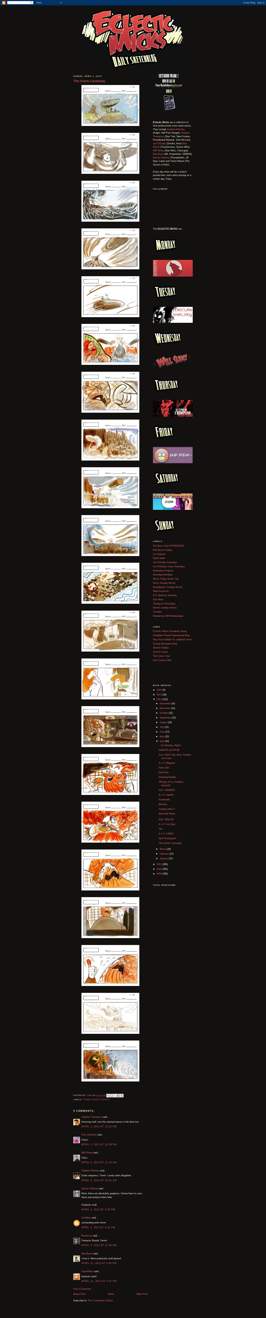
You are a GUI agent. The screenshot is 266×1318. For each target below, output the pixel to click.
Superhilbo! (87, 1271)
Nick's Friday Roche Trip (166, 578)
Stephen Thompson (91, 1117)
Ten (160, 829)
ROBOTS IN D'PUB (169, 750)
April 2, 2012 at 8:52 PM (98, 1227)
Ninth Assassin (161, 591)
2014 (159, 690)
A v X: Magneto (167, 763)
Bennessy (86, 1235)
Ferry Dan (164, 767)
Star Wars (158, 599)
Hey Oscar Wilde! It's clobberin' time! (172, 639)
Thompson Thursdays (164, 603)
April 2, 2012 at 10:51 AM (99, 1180)
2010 (159, 869)
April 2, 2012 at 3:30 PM (98, 1209)
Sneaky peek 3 (166, 809)
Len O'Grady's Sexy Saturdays (169, 566)
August (164, 722)
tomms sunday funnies (96, 1100)
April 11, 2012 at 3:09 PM (99, 1263)
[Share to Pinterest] (122, 1095)
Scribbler (86, 1217)
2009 (159, 873)
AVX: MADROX (167, 790)
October (164, 713)
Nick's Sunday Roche (164, 583)
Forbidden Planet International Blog (171, 635)
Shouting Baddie (167, 777)
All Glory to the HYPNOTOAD (168, 545)
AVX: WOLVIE (166, 819)
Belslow (163, 804)
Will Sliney (86, 1152)
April (162, 741)
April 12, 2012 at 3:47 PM (99, 1281)
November (165, 708)
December (165, 703)
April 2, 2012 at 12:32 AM (99, 1162)
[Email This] (108, 1095)
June (162, 731)
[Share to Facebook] (118, 1095)
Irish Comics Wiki (162, 660)
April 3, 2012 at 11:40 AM (99, 1245)
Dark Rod (163, 772)
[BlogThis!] (111, 1095)
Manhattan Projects (163, 570)
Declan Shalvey (89, 1188)
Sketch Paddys (161, 647)
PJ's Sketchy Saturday (165, 595)
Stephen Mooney (90, 1170)
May (162, 736)
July (162, 727)
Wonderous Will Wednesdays (168, 616)
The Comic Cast (161, 656)
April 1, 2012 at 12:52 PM (99, 1126)
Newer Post (79, 1294)
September (166, 717)
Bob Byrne (86, 1253)
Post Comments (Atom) (100, 1300)
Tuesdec (157, 611)
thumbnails (164, 799)
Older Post (141, 1294)
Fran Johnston (88, 1134)
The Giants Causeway (170, 843)
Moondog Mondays (163, 574)
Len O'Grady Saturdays (165, 562)
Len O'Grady (159, 143)
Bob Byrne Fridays (162, 550)
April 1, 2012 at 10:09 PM (99, 1144)
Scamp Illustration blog (165, 643)
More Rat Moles (167, 813)
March (163, 849)
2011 (159, 864)
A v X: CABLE (166, 833)
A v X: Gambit (166, 794)
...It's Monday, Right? (170, 745)
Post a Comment (82, 1289)
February (165, 853)
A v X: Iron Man (167, 824)
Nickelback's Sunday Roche (167, 587)
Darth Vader (159, 558)
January (164, 858)
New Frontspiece (167, 838)
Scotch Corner (160, 651)
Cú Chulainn (159, 554)
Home (111, 1294)
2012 (159, 699)
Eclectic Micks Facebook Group (170, 631)
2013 (159, 694)
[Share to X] (115, 1095)
